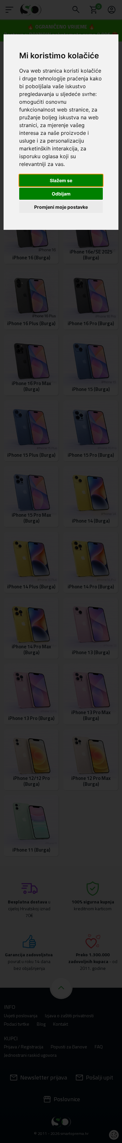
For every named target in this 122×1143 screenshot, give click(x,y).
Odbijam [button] (61, 193)
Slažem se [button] (61, 180)
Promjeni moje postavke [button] (61, 207)
